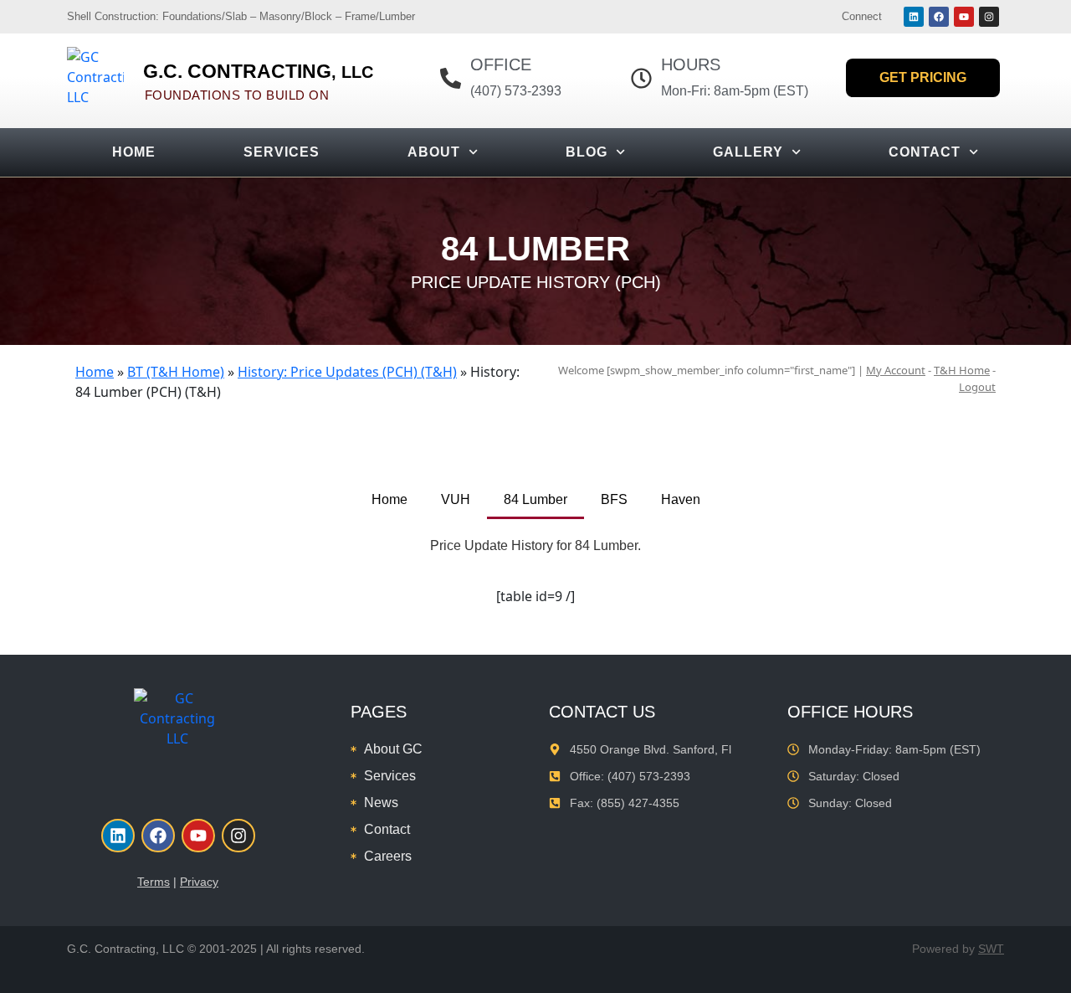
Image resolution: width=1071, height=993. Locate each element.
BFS (614, 499)
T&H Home (962, 370)
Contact (925, 152)
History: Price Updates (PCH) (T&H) (347, 372)
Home (134, 152)
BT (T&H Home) (175, 372)
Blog (586, 152)
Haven (680, 499)
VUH (455, 499)
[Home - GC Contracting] (95, 78)
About (433, 152)
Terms (153, 881)
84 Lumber (535, 499)
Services (281, 152)
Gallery (748, 152)
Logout (977, 386)
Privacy (199, 881)
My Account (895, 370)
